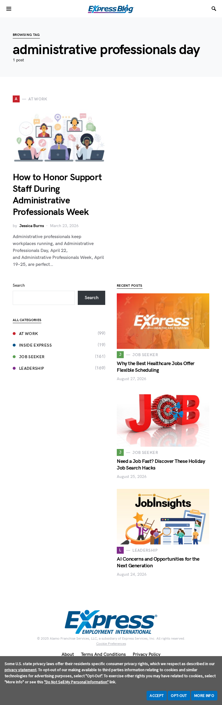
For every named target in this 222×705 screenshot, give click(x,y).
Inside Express (35, 345)
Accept (157, 695)
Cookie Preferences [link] (111, 644)
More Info (204, 695)
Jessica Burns (31, 225)
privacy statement (20, 669)
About (68, 654)
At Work (28, 333)
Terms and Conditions (103, 654)
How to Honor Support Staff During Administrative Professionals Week (57, 195)
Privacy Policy (146, 654)
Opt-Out (179, 695)
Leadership (31, 368)
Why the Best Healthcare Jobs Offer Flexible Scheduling (156, 366)
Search (19, 285)
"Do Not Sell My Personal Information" (76, 681)
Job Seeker (32, 356)
